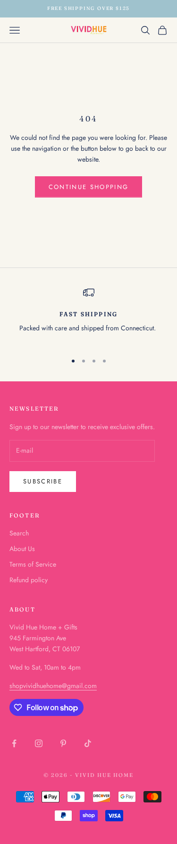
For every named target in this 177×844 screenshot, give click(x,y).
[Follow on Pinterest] (63, 743)
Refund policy (28, 580)
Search (19, 533)
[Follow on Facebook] (14, 743)
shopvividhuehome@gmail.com (53, 685)
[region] (88, 316)
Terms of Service (32, 564)
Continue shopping (89, 186)
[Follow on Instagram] (38, 743)
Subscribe (42, 481)
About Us (22, 548)
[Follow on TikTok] (88, 743)
